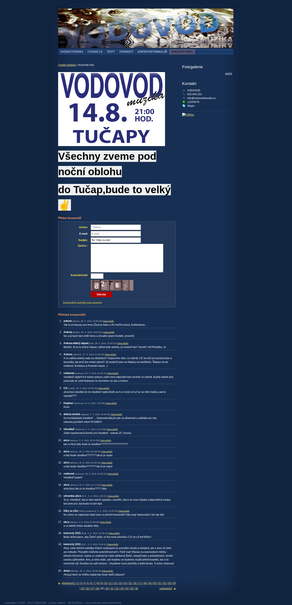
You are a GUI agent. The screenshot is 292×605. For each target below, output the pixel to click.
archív (228, 73)
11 (110, 583)
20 (155, 583)
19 (150, 583)
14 (125, 583)
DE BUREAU (75, 602)
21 (160, 583)
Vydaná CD (95, 51)
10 (106, 583)
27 (92, 588)
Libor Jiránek (57, 602)
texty (111, 51)
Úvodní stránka (71, 51)
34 (127, 588)
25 (83, 588)
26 (88, 588)
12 (115, 583)
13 (120, 583)
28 (97, 588)
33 (122, 588)
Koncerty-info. (182, 51)
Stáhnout (126, 51)
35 (132, 588)
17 (140, 583)
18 (145, 583)
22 (165, 583)
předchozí (67, 583)
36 (136, 588)
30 (107, 588)
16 (135, 583)
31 (112, 588)
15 (130, 583)
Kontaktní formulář (152, 51)
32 (117, 588)
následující (165, 588)
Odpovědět (108, 321)
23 (169, 583)
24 (174, 583)
